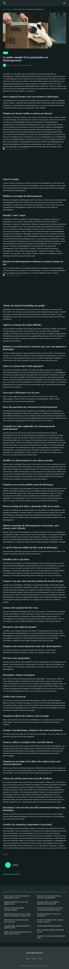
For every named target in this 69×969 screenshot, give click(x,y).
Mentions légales (31, 958)
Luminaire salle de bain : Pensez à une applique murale (16, 903)
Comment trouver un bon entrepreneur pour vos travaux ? (16, 921)
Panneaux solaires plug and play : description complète (14, 909)
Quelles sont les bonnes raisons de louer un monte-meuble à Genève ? (17, 933)
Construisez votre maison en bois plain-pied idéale (51, 937)
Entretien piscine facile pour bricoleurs (49, 926)
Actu (9, 9)
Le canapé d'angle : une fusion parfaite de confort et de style (17, 927)
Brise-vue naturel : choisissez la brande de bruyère (50, 931)
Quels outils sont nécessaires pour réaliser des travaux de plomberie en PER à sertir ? (17, 915)
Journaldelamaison (34, 952)
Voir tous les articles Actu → (12, 874)
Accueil (5, 9)
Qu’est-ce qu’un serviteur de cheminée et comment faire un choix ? (17, 897)
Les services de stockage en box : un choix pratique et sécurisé (50, 921)
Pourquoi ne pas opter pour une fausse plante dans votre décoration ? (49, 897)
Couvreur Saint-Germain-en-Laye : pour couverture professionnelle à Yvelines (50, 909)
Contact (40, 958)
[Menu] (64, 3)
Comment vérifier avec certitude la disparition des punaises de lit (48, 903)
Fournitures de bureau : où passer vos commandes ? (49, 915)
